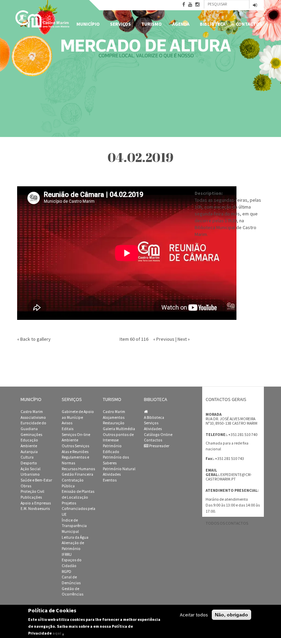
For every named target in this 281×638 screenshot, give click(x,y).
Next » (184, 339)
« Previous (163, 339)
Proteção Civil (32, 491)
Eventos (110, 480)
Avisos (67, 423)
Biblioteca (212, 24)
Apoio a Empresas (36, 503)
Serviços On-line (76, 434)
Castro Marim (32, 411)
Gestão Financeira (77, 474)
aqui (56, 633)
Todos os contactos (227, 523)
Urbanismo (30, 474)
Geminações (31, 434)
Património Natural (119, 468)
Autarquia (29, 451)
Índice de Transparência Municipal (74, 526)
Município (88, 24)
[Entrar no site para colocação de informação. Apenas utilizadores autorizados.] (255, 5)
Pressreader (158, 445)
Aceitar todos (194, 615)
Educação (29, 440)
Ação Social (30, 468)
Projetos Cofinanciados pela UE (78, 509)
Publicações (31, 497)
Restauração (113, 423)
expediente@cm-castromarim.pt (229, 476)
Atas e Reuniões (75, 451)
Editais (67, 428)
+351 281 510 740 (242, 434)
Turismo (151, 24)
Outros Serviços (75, 445)
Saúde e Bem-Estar (36, 480)
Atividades (112, 474)
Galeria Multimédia (119, 428)
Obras (26, 486)
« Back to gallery (34, 339)
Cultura (27, 457)
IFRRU (67, 554)
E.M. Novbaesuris (35, 508)
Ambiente (29, 445)
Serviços (120, 24)
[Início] (42, 18)
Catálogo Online (158, 434)
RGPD (66, 571)
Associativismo (33, 417)
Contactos (249, 24)
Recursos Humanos (78, 468)
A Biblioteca (154, 417)
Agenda (181, 24)
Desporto (29, 463)
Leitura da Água (75, 537)
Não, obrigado (231, 614)
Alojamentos (113, 417)
